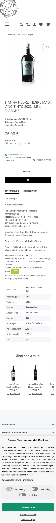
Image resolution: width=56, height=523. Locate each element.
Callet (28, 291)
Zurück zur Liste (13, 35)
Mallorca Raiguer (32, 312)
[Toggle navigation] (7, 24)
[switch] (9, 489)
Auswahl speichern (28, 514)
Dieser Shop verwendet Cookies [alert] (28, 440)
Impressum (28, 480)
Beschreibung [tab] (12, 190)
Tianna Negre (21, 122)
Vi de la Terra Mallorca (34, 323)
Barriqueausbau (31, 307)
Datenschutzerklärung (11, 480)
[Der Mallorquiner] (12, 9)
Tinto (28, 302)
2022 (27, 318)
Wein (27, 296)
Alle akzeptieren (28, 507)
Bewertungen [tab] (30, 190)
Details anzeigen (28, 519)
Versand (26, 143)
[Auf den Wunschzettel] (45, 47)
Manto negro (30, 287)
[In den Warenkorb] (7, 39)
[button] (34, 24)
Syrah (40, 287)
